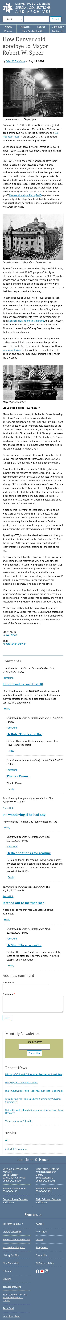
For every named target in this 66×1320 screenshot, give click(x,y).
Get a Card (8, 1308)
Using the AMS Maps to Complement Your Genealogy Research (34, 1111)
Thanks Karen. (18, 776)
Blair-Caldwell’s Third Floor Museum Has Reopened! (34, 1090)
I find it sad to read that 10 (23, 684)
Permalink (8, 677)
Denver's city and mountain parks (26, 320)
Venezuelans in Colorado (18, 1121)
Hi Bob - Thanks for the (24, 734)
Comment (8, 994)
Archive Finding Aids (14, 1247)
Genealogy (58, 26)
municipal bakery (12, 350)
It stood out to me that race (23, 903)
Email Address (34, 1041)
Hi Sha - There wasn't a (24, 945)
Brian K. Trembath (15, 61)
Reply (7, 708)
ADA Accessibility (45, 1263)
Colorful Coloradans (16, 1149)
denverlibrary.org (12, 1286)
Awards (40, 1223)
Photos (8, 31)
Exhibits (7, 1278)
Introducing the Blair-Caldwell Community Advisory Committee (33, 1100)
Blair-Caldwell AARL (33, 31)
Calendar (7, 1271)
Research (25, 26)
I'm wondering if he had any (24, 814)
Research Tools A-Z (13, 1223)
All (6, 1140)
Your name (8, 982)
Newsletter (41, 1231)
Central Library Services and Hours (15, 1201)
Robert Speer (10, 643)
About (8, 26)
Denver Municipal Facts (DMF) (25, 195)
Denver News (10, 634)
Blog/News (42, 1247)
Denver (41, 26)
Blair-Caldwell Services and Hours (48, 1201)
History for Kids (11, 1255)
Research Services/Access (16, 1239)
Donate (39, 1239)
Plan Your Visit (10, 1263)
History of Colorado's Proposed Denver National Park (33, 1074)
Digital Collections (13, 1231)
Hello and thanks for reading (29, 853)
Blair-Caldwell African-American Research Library (15, 1297)
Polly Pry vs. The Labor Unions (21, 1082)
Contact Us (58, 31)
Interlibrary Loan (11, 1316)
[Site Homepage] (27, 8)
